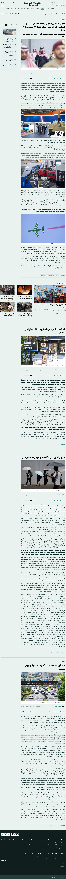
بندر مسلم (55, 73)
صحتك (25, 842)
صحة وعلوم (33, 8)
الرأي (46, 8)
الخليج (62, 844)
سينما (33, 846)
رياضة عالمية (47, 860)
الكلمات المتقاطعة (62, 866)
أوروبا (56, 844)
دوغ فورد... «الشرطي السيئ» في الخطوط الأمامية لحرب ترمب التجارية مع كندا (9, 53)
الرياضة (18, 8)
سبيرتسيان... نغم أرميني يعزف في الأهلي (51, 14)
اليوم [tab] (6, 24)
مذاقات (56, 856)
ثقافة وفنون (38, 8)
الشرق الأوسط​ (53, 8)
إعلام (33, 848)
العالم (48, 8)
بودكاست (7, 8)
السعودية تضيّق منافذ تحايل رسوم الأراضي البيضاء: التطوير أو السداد (9, 40)
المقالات (48, 842)
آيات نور (59, 73)
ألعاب (32, 11)
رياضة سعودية (47, 856)
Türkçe (57, 2)
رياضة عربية (47, 858)
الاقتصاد (42, 8)
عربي (64, 2)
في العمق (14, 8)
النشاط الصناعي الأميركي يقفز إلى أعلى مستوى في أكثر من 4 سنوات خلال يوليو (8, 298)
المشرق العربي (61, 848)
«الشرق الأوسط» (56, 370)
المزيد (29, 11)
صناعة (57, 275)
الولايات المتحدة (54, 842)
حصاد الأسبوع (39, 856)
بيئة (25, 846)
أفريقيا (56, 848)
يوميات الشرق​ (23, 8)
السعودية (43, 275)
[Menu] (64, 9)
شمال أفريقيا (61, 846)
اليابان (52, 653)
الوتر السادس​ (31, 844)
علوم (25, 844)
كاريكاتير (48, 844)
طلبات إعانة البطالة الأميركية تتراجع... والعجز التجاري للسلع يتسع (8, 65)
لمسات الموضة (55, 860)
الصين (46, 825)
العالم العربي (63, 842)
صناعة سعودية (50, 275)
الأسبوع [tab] (3, 24)
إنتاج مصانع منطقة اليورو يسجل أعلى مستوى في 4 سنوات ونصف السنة (7, 315)
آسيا (56, 846)
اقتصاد (57, 444)
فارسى (52, 2)
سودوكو (63, 868)
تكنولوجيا (28, 8)
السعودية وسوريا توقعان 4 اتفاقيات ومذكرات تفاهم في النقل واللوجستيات (8, 46)
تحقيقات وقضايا (39, 858)
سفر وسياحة (55, 858)
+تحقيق (40, 860)
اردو (54, 2)
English (61, 2)
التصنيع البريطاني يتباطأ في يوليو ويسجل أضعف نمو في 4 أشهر (25, 315)
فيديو (11, 8)
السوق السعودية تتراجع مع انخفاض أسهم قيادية (8, 59)
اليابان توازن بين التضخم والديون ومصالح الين (43, 457)
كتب (33, 842)
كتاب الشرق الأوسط (46, 846)
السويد (51, 444)
